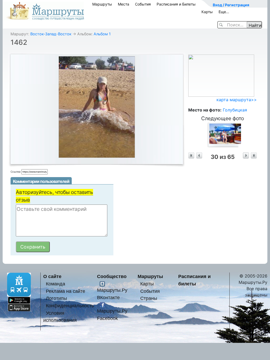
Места (123, 4)
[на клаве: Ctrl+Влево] (199, 155)
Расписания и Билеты (176, 4)
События (143, 4)
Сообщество (112, 276)
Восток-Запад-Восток (50, 34)
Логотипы (56, 298)
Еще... (224, 11)
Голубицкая (235, 110)
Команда (55, 283)
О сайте (52, 276)
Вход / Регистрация (231, 5)
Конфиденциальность (70, 305)
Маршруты (102, 4)
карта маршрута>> (236, 99)
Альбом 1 (102, 34)
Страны (148, 298)
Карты (207, 11)
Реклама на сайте (65, 291)
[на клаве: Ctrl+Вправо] (246, 155)
